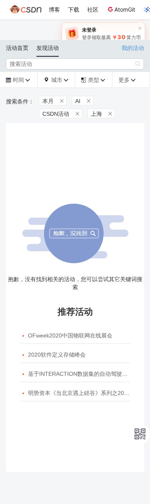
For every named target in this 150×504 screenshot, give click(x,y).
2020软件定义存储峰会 (57, 354)
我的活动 (133, 48)
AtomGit (124, 9)
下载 (73, 9)
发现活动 (47, 48)
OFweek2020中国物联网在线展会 (70, 335)
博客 (54, 9)
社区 (92, 9)
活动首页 (17, 48)
